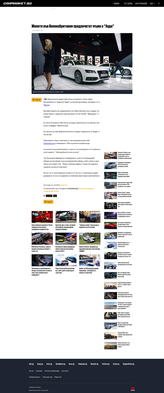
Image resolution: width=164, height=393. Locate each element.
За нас (31, 371)
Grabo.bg (116, 364)
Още (151, 3)
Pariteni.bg (105, 364)
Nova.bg (71, 364)
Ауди (55, 196)
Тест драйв (128, 3)
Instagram (47, 191)
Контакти (65, 371)
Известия (57, 377)
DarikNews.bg (60, 364)
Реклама (39, 371)
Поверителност (34, 377)
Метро (46, 105)
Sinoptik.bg (94, 364)
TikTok (55, 191)
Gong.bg (40, 364)
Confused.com (49, 143)
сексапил (49, 196)
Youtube (82, 189)
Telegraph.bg (82, 364)
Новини (116, 3)
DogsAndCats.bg (128, 364)
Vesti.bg (64, 185)
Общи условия (44, 390)
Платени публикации (51, 371)
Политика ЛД (47, 377)
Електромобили (141, 3)
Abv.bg (31, 364)
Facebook (89, 189)
